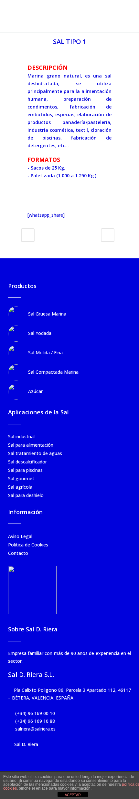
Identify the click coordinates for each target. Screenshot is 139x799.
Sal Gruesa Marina (47, 314)
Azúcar (35, 391)
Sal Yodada (39, 333)
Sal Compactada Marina (53, 372)
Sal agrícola (20, 487)
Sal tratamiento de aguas (35, 453)
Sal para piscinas (25, 470)
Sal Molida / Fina (45, 352)
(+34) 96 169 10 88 (34, 721)
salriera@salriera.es (35, 729)
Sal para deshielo (26, 495)
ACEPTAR (73, 795)
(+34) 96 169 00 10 (34, 713)
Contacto (18, 553)
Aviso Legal (20, 536)
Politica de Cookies (28, 545)
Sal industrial (21, 436)
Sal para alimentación (30, 445)
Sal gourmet (21, 478)
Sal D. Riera (26, 744)
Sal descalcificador (27, 462)
